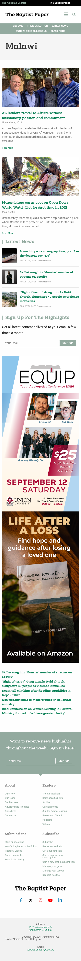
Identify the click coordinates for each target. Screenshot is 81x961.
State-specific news (52, 798)
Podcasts (47, 819)
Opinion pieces (50, 806)
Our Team (10, 798)
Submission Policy (14, 859)
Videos (46, 824)
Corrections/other (14, 855)
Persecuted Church (52, 815)
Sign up (68, 343)
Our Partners (11, 802)
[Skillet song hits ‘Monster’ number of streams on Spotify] (9, 277)
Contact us (10, 815)
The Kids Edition (37, 26)
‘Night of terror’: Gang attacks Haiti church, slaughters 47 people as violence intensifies (49, 297)
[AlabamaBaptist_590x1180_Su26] (40, 433)
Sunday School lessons (54, 811)
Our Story (10, 793)
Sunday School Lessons (31, 31)
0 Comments (45, 261)
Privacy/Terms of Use (16, 939)
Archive (46, 802)
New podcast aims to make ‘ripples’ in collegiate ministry (36, 702)
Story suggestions (14, 842)
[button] (74, 14)
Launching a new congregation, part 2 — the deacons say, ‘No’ (49, 253)
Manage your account (53, 870)
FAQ (40, 939)
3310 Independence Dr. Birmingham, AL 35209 (40, 928)
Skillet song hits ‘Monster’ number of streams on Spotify (46, 274)
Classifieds (58, 31)
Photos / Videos (13, 850)
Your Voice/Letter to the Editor (21, 846)
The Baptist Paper (60, 3)
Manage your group (52, 866)
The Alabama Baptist (14, 3)
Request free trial (51, 875)
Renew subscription (52, 846)
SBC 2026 (18, 26)
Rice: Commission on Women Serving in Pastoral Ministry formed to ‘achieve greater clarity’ (37, 711)
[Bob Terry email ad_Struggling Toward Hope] (40, 587)
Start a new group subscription (58, 862)
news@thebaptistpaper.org (40, 949)
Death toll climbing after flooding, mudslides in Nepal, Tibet (36, 693)
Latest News (60, 26)
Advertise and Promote (17, 806)
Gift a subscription (52, 850)
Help (32, 939)
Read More (7, 147)
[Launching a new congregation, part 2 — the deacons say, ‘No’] (9, 255)
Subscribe (47, 842)
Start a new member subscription (52, 856)
